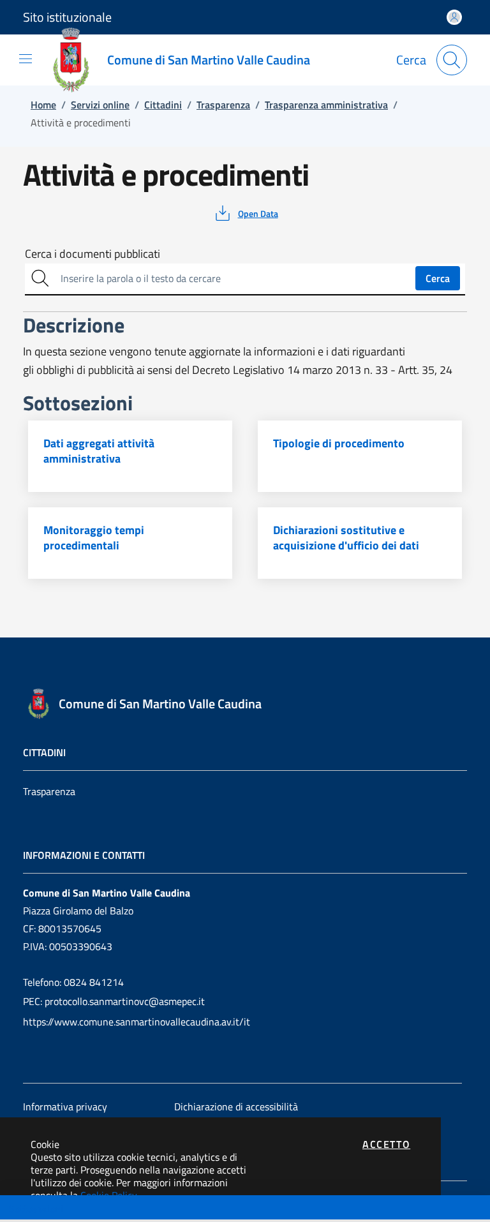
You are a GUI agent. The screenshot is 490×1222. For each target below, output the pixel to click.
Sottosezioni (36, 1208)
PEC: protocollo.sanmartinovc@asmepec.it (114, 1001)
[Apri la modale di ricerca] (451, 60)
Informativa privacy (65, 1106)
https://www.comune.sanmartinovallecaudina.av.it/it (136, 1021)
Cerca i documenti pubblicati (92, 254)
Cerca (438, 278)
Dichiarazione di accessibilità (236, 1106)
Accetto (386, 1144)
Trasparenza (49, 791)
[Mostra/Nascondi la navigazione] (25, 58)
